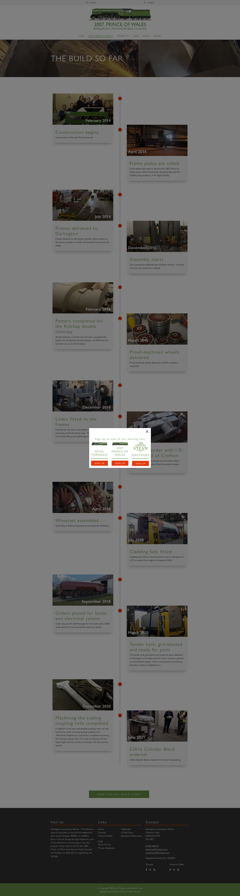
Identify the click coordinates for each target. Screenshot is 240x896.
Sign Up (99, 463)
